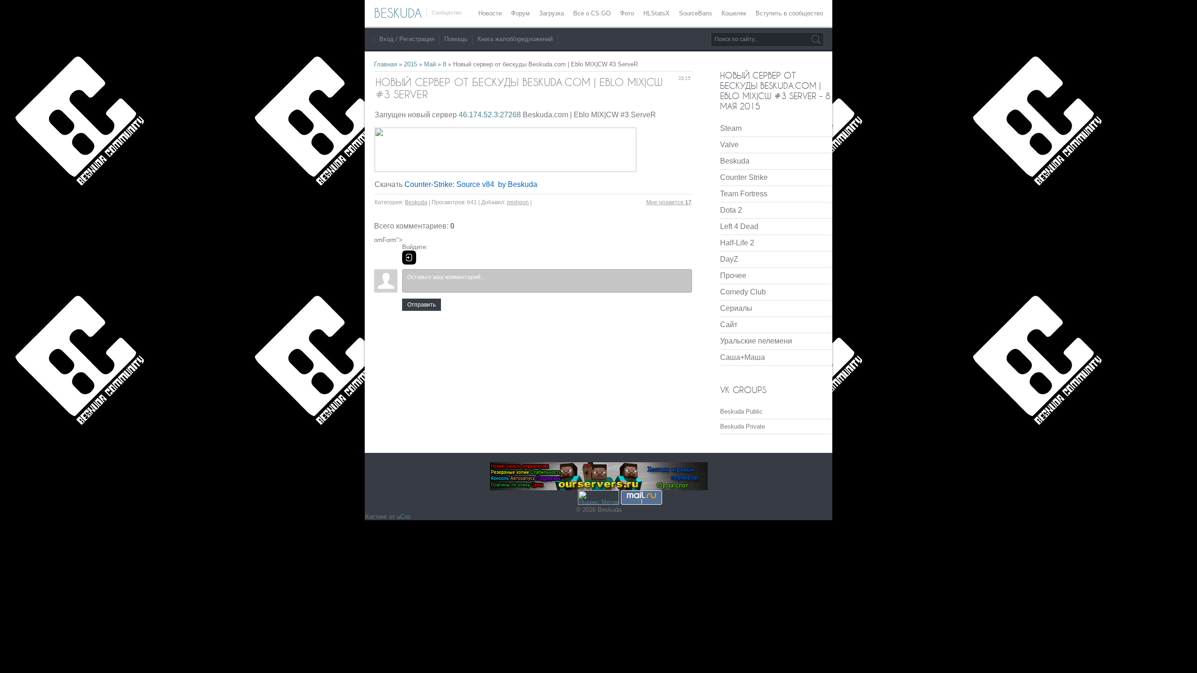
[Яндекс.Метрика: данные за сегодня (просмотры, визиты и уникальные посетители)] (598, 497)
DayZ (729, 259)
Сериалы (736, 308)
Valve (729, 145)
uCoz (404, 516)
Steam (731, 128)
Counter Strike (744, 177)
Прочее (733, 275)
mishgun (518, 202)
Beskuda (416, 202)
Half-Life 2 (737, 243)
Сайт (728, 325)
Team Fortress (743, 194)
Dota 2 (731, 210)
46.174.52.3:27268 (490, 115)
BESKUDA (398, 13)
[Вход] (409, 258)
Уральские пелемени (756, 341)
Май (430, 64)
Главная (385, 64)
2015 (410, 64)
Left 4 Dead (739, 226)
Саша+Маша (742, 357)
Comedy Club (743, 292)
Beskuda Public (741, 411)
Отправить (421, 304)
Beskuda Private (742, 426)
